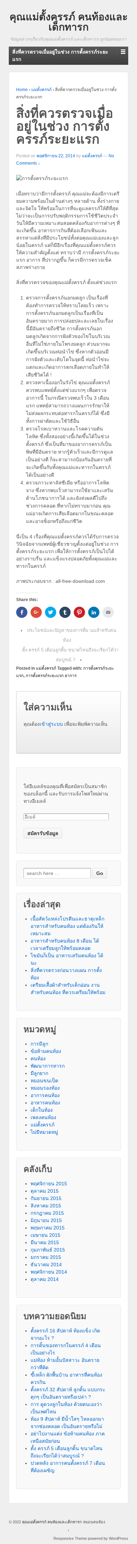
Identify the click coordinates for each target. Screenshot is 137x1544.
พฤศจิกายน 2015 (49, 1183)
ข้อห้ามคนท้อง (46, 1051)
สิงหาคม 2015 (46, 1205)
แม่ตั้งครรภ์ (41, 89)
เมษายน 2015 (45, 1235)
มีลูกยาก (39, 1073)
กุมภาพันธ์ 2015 (48, 1250)
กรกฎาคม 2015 (47, 1213)
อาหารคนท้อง (45, 1102)
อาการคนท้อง (45, 1095)
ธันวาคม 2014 (46, 1264)
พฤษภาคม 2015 (48, 1228)
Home (22, 89)
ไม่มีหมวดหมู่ (44, 1132)
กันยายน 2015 (46, 1198)
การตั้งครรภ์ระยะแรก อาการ (51, 675)
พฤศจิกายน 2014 (49, 1272)
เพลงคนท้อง (43, 1117)
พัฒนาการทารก (48, 1066)
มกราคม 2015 (46, 1257)
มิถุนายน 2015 (46, 1220)
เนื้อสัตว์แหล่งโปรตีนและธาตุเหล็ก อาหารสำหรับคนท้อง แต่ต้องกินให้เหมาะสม (67, 926)
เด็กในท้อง (42, 1110)
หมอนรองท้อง (45, 1088)
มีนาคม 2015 (45, 1242)
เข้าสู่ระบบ (51, 724)
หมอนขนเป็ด (44, 1080)
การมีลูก (39, 1044)
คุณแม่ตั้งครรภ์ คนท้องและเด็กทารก (68, 22)
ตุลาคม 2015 (45, 1191)
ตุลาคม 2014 (45, 1279)
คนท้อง (38, 1058)
